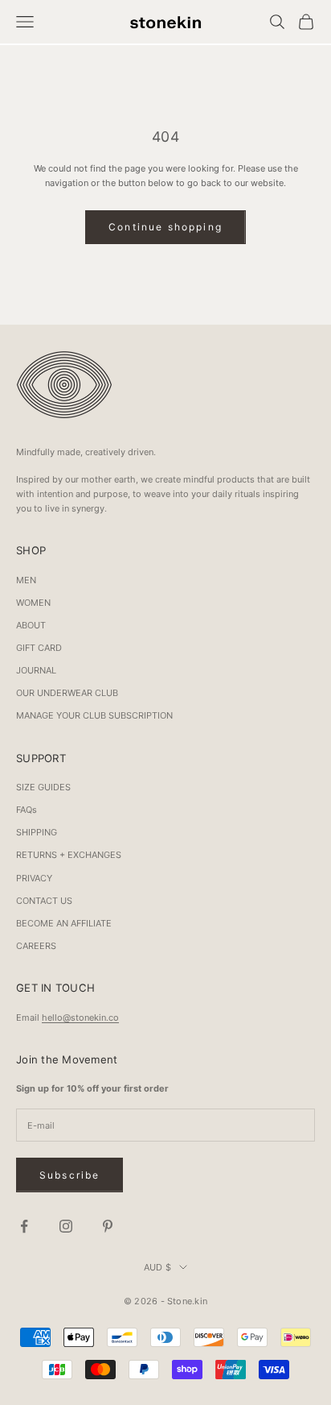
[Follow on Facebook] (24, 1226)
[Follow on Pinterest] (108, 1226)
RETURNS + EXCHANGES (68, 854)
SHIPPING (36, 832)
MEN (26, 580)
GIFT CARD (39, 647)
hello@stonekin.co (80, 1017)
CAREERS (36, 945)
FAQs (26, 809)
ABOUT (31, 625)
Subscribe (69, 1175)
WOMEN (33, 602)
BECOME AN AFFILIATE (64, 923)
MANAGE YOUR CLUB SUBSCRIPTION (94, 715)
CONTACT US (44, 900)
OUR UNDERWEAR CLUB (67, 692)
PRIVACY (34, 878)
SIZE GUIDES (43, 787)
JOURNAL (36, 670)
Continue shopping (165, 227)
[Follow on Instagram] (66, 1226)
